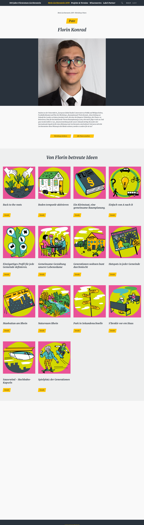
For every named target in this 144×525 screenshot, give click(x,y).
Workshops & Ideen (60, 136)
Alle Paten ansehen (83, 136)
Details (6, 215)
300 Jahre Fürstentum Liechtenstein (25, 3)
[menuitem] (59, 3)
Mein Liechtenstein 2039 (59, 3)
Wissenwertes (96, 3)
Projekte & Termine (79, 3)
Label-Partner (109, 3)
